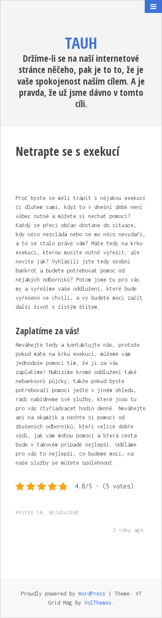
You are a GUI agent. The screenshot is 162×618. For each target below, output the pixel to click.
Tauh (81, 43)
